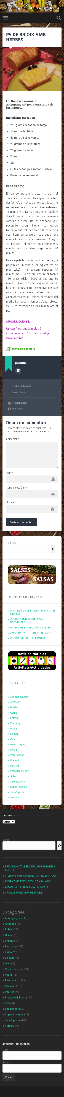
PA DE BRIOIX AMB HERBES (26, 37)
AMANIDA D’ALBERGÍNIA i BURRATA (30, 632)
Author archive (18, 371)
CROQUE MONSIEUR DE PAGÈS (27, 638)
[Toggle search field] (59, 17)
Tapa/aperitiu (17, 792)
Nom (9, 473)
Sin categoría (17, 781)
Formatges (16, 723)
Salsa (13, 776)
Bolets (13, 707)
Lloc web (11, 502)
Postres (14, 765)
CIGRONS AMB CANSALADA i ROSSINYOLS (31, 875)
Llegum (14, 733)
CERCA (12, 542)
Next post (17, 408)
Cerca (5, 839)
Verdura (14, 797)
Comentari (12, 439)
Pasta (13, 749)
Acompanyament (19, 696)
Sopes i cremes (18, 786)
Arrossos (15, 702)
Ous (12, 739)
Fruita (13, 728)
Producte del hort (19, 770)
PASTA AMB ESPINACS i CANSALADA (30, 627)
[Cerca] (53, 549)
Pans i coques (19, 392)
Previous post (19, 402)
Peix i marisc (17, 755)
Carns (13, 712)
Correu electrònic (16, 487)
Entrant (14, 717)
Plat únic (15, 760)
